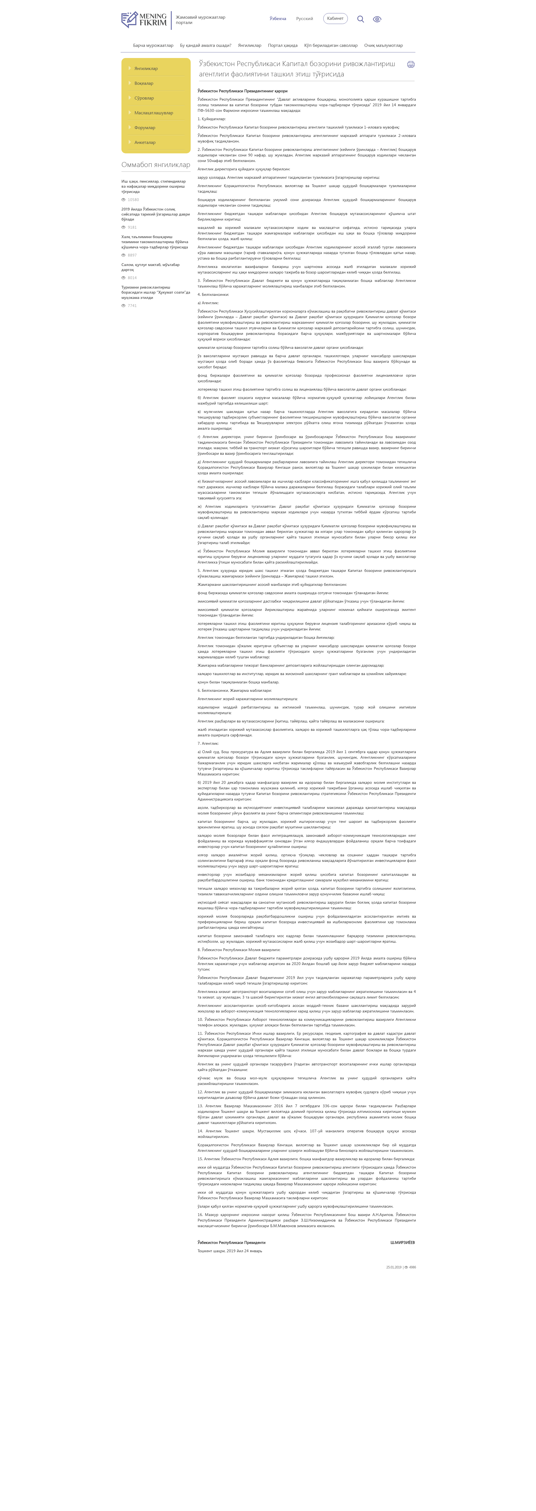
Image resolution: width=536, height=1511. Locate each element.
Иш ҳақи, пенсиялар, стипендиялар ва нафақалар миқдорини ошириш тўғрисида (153, 186)
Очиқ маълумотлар (383, 45)
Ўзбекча (278, 18)
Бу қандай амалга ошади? (205, 45)
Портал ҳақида (283, 45)
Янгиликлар (249, 45)
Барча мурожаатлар (153, 45)
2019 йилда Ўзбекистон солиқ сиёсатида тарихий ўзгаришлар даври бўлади (155, 214)
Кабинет (335, 18)
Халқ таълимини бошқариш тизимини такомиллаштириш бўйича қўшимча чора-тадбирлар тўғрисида (154, 241)
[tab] (156, 68)
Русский (304, 18)
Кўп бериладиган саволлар (331, 45)
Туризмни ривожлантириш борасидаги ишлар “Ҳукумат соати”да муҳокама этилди (155, 292)
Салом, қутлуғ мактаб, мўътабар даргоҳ (150, 267)
